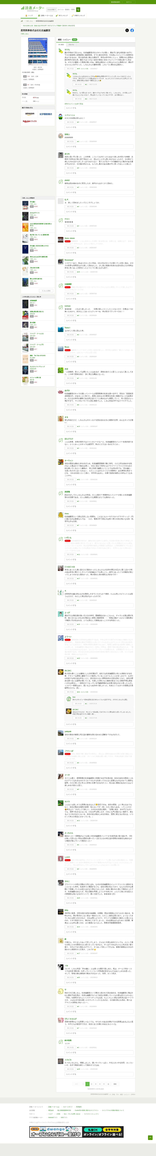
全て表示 (61, 44)
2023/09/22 (93, 762)
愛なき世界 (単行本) (36, 279)
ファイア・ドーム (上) (37, 333)
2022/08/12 (93, 977)
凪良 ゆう (32, 302)
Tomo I (67, 328)
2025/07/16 (93, 293)
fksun (67, 347)
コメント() (84, 68)
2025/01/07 (93, 426)
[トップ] (22, 21)
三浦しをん (33, 215)
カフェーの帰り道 (35, 377)
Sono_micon (70, 238)
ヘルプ (50, 1114)
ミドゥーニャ (70, 115)
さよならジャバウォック (37, 366)
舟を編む (32, 202)
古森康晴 (68, 284)
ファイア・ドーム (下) (37, 344)
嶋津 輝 (32, 379)
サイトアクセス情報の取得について (113, 1110)
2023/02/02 (93, 927)
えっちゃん (69, 833)
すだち (67, 50)
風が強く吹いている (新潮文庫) (39, 235)
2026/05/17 (93, 122)
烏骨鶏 (67, 492)
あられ (67, 154)
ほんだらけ (69, 439)
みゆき (67, 180)
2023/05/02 (93, 869)
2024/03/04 (93, 658)
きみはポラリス (35, 213)
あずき (67, 390)
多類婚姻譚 (33, 300)
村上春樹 (32, 357)
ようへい (68, 637)
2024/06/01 (93, 554)
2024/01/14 (93, 738)
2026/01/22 (93, 226)
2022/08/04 (93, 1006)
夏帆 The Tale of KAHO (37, 355)
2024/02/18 (93, 692)
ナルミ (67, 219)
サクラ (67, 802)
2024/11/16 (93, 479)
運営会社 (51, 1110)
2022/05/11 (93, 1047)
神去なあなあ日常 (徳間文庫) (39, 257)
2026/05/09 (93, 141)
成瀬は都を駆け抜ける (37, 311)
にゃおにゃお (70, 567)
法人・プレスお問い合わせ (72, 1114)
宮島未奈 (32, 313)
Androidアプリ (52, 1117)
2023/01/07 (93, 953)
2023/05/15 (93, 844)
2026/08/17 (93, 68)
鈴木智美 (68, 1040)
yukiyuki (68, 731)
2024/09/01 (93, 501)
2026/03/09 (93, 187)
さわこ (67, 881)
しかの (67, 857)
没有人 (67, 134)
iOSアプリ (64, 1117)
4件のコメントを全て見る (74, 104)
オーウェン (69, 460)
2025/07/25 (93, 272)
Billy (66, 910)
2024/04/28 (93, 624)
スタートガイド (68, 1107)
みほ (66, 369)
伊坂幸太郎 (33, 368)
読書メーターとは (53, 1107)
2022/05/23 (93, 1028)
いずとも (68, 538)
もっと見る (47, 290)
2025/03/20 (93, 356)
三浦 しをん (29, 21)
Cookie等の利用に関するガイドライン (86, 1110)
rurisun (67, 306)
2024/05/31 (93, 578)
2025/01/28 (93, 378)
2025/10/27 (93, 247)
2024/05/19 (93, 600)
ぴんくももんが (71, 1019)
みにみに (68, 670)
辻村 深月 (32, 335)
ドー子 (67, 775)
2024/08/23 (93, 525)
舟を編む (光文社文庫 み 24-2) (39, 246)
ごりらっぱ (69, 751)
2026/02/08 (93, 206)
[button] (78, 9)
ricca (67, 513)
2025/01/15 (93, 404)
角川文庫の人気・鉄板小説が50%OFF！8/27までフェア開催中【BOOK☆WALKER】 (49, 25)
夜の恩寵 (32, 322)
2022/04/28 (93, 1069)
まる (66, 417)
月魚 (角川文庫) (34, 268)
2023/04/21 (93, 898)
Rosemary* (69, 260)
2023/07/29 (93, 820)
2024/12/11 (93, 448)
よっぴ (67, 612)
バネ (66, 966)
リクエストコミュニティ (91, 1114)
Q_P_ (67, 200)
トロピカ (68, 1060)
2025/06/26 (93, 315)
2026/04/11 (93, 168)
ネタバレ (71, 44)
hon (74, 697)
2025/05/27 (93, 334)
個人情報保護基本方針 (64, 1110)
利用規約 (79, 1107)
